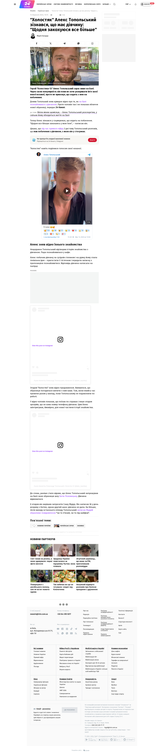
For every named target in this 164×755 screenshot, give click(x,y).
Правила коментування (105, 635)
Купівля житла (90, 685)
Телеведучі (87, 625)
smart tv (116, 739)
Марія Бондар (42, 36)
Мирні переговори (66, 657)
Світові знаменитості (63, 4)
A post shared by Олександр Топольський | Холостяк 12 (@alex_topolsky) (60, 380)
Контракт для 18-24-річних (95, 663)
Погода (36, 666)
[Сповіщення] (135, 4)
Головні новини (39, 651)
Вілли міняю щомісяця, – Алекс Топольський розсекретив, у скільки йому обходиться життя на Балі (63, 113)
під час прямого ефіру (52, 128)
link (58, 629)
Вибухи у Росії (65, 666)
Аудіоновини (38, 663)
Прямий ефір (38, 657)
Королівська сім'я (92, 4)
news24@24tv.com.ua (39, 614)
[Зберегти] (92, 43)
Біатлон (114, 691)
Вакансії (121, 618)
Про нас (86, 611)
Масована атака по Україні (69, 663)
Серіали (36, 694)
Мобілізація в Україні (94, 648)
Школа (62, 687)
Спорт (113, 679)
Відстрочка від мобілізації (95, 666)
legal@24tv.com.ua (110, 727)
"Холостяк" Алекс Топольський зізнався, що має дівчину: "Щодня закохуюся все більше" (75, 11)
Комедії (36, 691)
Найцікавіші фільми (41, 682)
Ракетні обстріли (66, 651)
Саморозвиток (65, 693)
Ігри (119, 633)
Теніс (113, 688)
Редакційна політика (90, 618)
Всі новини (38, 648)
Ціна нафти (115, 651)
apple (103, 739)
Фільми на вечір (40, 688)
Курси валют (116, 654)
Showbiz (33, 11)
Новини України (40, 654)
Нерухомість (90, 679)
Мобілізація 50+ (91, 657)
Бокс (113, 682)
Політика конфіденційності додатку (107, 624)
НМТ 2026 (63, 690)
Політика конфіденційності (107, 611)
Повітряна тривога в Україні (70, 660)
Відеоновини (38, 660)
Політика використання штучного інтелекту (107, 617)
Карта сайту (122, 629)
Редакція (86, 614)
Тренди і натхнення (92, 688)
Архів (120, 625)
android (91, 739)
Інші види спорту (117, 694)
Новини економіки (119, 648)
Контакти (121, 614)
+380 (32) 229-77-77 (97, 725)
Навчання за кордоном (68, 696)
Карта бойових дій (66, 654)
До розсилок (69, 710)
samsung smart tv (129, 739)
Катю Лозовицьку (68, 496)
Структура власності (125, 622)
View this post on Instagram (42, 345)
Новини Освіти (66, 679)
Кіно (36, 679)
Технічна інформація (125, 611)
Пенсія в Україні (117, 669)
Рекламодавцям (88, 629)
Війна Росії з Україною (69, 648)
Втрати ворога (65, 669)
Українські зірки (44, 4)
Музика (78, 4)
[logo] (27, 4)
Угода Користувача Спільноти (107, 629)
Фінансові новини (118, 657)
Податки (114, 666)
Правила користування (88, 633)
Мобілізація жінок (92, 660)
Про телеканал (88, 622)
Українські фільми (40, 685)
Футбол (114, 685)
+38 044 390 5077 (64, 614)
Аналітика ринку (91, 682)
